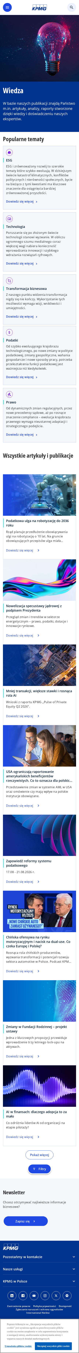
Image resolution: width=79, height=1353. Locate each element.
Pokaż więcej (39, 1155)
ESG (9, 160)
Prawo (11, 402)
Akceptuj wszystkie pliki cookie (53, 1346)
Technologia (15, 226)
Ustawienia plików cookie (18, 1346)
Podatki (12, 340)
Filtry (39, 1169)
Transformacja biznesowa (26, 288)
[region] (39, 1336)
